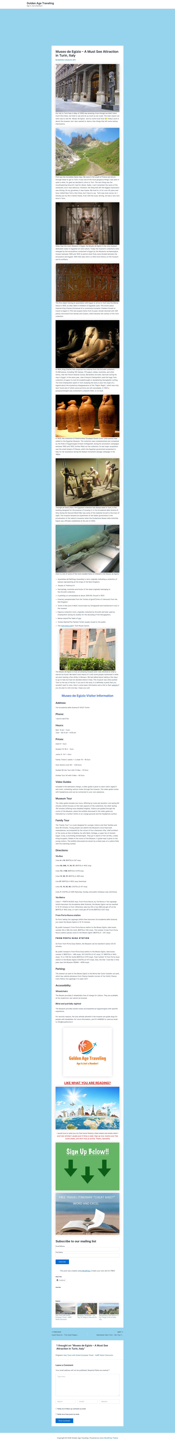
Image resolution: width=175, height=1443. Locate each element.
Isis (79, 618)
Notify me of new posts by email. (68, 1414)
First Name (59, 1252)
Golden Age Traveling (40, 3)
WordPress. (86, 1271)
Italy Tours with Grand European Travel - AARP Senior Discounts (88, 1355)
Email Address (60, 1246)
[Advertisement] (87, 24)
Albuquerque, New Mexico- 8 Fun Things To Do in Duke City (108, 1317)
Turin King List (66, 626)
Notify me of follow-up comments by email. (71, 1409)
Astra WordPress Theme (109, 1438)
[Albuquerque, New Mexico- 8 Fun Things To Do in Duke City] (109, 1308)
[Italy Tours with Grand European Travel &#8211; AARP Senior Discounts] (65, 1308)
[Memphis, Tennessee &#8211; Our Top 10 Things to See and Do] (87, 1308)
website (115, 685)
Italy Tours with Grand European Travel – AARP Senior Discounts (63, 1317)
